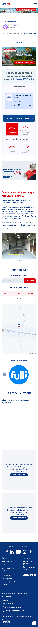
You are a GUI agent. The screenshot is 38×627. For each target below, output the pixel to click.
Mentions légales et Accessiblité (14, 593)
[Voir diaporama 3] (19, 260)
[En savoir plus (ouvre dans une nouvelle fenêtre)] (19, 170)
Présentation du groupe (28, 562)
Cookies (5, 600)
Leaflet (26, 353)
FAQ (3, 565)
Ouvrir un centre (7, 575)
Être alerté (5, 558)
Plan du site (6, 597)
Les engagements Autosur (8, 569)
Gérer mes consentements (19, 474)
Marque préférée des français (9, 583)
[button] (19, 324)
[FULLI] (19, 375)
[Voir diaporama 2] (18, 260)
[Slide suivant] (33, 245)
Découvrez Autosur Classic (29, 568)
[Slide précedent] (4, 245)
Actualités (26, 558)
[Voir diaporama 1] (16, 260)
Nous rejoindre (7, 579)
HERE (35, 353)
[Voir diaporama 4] (21, 260)
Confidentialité (8, 604)
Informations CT (7, 561)
